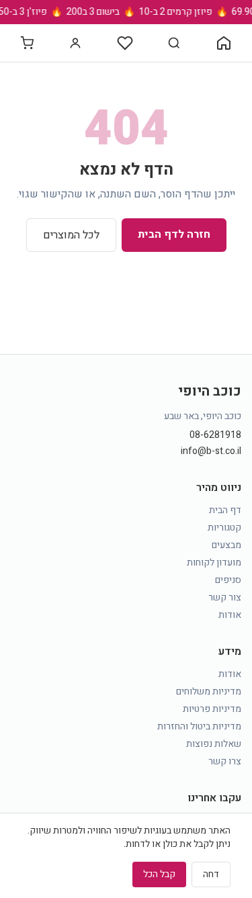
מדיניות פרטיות (212, 709)
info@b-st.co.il (211, 451)
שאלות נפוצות (213, 744)
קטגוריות (224, 528)
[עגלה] (27, 43)
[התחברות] (75, 43)
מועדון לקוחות (214, 562)
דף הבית (225, 510)
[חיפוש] (174, 43)
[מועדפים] (125, 43)
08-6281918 (215, 435)
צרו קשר (224, 761)
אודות (229, 615)
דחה (211, 874)
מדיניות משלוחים (208, 691)
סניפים (228, 580)
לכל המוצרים (71, 235)
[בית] (223, 43)
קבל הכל (159, 874)
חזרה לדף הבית (174, 234)
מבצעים (226, 545)
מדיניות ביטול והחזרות (199, 726)
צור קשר (224, 597)
